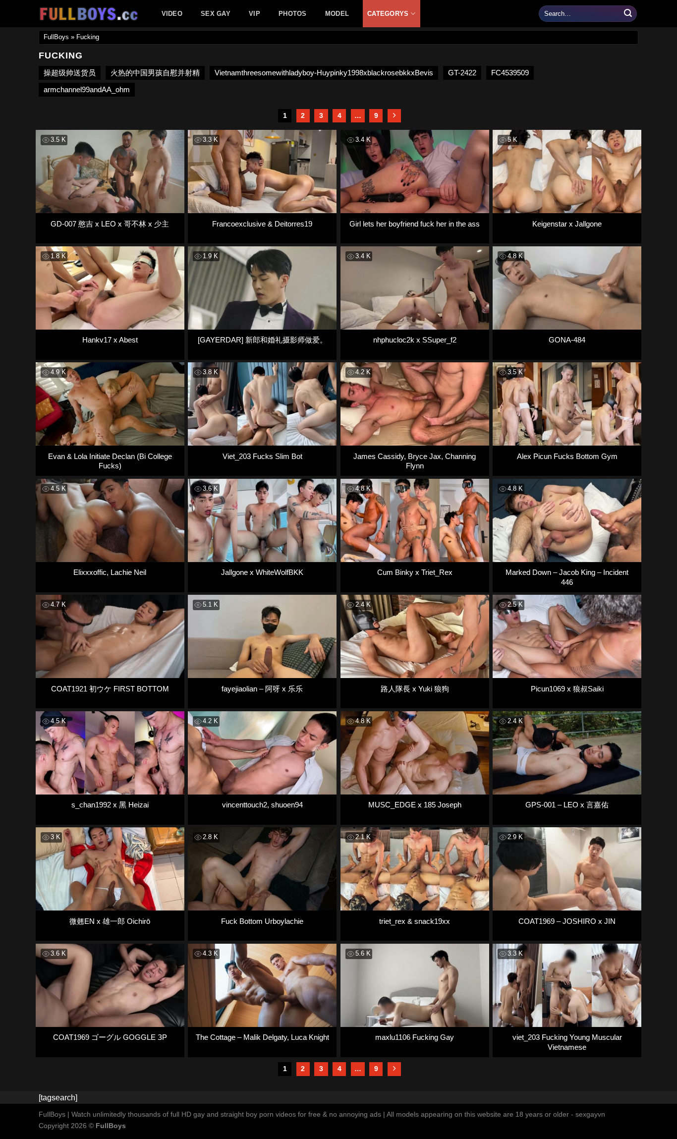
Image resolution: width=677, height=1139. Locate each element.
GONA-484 (567, 340)
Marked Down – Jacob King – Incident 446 (567, 577)
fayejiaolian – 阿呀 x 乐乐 (262, 688)
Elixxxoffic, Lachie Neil (109, 572)
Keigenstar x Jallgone (567, 224)
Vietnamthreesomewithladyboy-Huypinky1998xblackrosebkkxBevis (324, 72)
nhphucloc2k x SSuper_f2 (414, 340)
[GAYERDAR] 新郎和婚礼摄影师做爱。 (262, 340)
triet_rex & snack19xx (414, 921)
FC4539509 (510, 72)
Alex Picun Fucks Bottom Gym (567, 456)
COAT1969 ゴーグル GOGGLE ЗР (110, 1037)
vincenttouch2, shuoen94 (262, 804)
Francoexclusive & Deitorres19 (262, 224)
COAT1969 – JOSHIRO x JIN (567, 921)
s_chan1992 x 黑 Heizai (110, 804)
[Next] (394, 115)
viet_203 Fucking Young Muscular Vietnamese (567, 1042)
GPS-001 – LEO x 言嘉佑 (567, 804)
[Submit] (628, 13)
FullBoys (56, 37)
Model (337, 13)
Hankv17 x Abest (110, 340)
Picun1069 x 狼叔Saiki (567, 688)
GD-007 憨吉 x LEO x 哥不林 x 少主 (110, 224)
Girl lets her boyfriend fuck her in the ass (414, 224)
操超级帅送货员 (70, 72)
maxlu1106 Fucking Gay (414, 1037)
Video (172, 13)
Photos (293, 13)
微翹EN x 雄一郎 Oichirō (109, 921)
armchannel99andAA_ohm (87, 89)
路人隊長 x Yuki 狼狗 (415, 688)
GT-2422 (462, 72)
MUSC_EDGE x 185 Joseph (414, 804)
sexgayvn (590, 1114)
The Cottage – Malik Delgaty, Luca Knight (262, 1037)
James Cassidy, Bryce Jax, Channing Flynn (414, 461)
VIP (254, 13)
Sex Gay (215, 13)
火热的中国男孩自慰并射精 (155, 72)
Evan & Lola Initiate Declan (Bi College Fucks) (110, 461)
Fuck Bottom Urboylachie (262, 921)
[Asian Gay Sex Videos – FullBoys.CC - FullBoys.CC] (90, 13)
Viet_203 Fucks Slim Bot (262, 456)
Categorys (387, 13)
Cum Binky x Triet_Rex (414, 572)
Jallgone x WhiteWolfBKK (262, 572)
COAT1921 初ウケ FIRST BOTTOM (110, 688)
